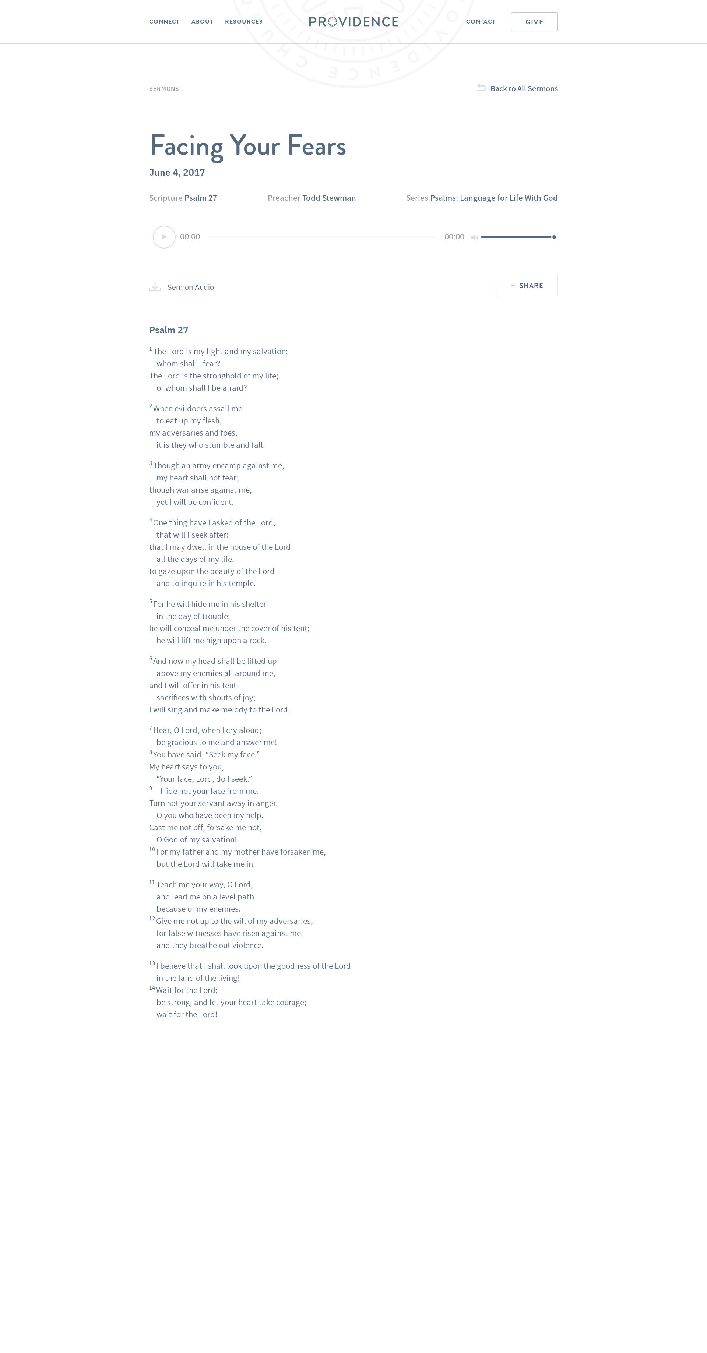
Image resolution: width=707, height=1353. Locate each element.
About (202, 21)
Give (534, 22)
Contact (481, 21)
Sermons (164, 88)
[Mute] (474, 237)
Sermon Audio (191, 286)
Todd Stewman (329, 197)
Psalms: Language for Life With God (494, 197)
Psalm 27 (200, 197)
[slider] (517, 236)
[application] (353, 237)
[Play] (164, 237)
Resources (244, 21)
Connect (164, 21)
